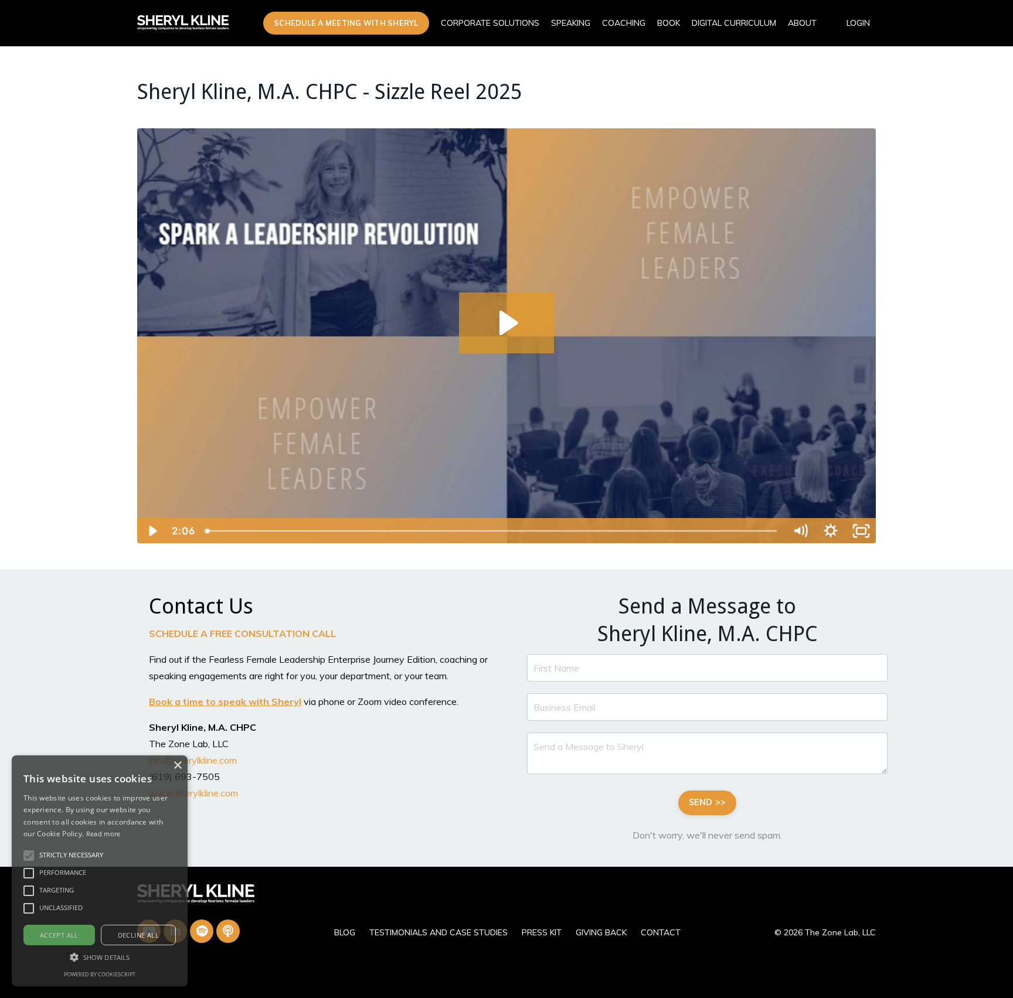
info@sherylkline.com (193, 760)
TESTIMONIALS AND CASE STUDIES (438, 932)
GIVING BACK (601, 932)
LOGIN (858, 23)
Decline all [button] (138, 935)
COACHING (623, 23)
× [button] (177, 765)
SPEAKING (570, 23)
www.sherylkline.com (193, 793)
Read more (103, 833)
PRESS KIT (542, 932)
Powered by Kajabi (840, 967)
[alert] (100, 870)
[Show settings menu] (830, 531)
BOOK (668, 23)
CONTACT (661, 932)
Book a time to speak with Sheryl (225, 701)
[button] (28, 855)
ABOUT (802, 23)
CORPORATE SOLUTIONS (490, 23)
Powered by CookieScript (99, 974)
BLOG (344, 932)
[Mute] (800, 531)
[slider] (492, 531)
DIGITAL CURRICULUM (734, 23)
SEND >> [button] (707, 802)
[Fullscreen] (861, 531)
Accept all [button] (59, 935)
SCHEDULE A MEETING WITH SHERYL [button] (346, 23)
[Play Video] (152, 531)
